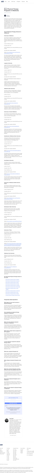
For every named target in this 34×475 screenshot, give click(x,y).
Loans (9, 1)
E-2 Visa (8, 451)
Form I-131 (14, 451)
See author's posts (13, 435)
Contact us (1, 451)
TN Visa (8, 460)
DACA (7, 450)
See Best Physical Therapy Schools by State (13, 295)
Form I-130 (14, 449)
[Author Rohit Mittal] (7, 422)
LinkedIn (21, 451)
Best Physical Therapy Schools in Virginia (12, 293)
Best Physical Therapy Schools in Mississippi (13, 286)
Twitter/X (21, 450)
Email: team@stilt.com (30, 453)
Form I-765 (14, 460)
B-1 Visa (8, 449)
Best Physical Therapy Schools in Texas (12, 292)
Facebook (21, 449)
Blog (27, 1)
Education (23, 1)
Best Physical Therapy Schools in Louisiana (12, 285)
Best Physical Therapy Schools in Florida (12, 282)
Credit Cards (13, 1)
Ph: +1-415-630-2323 (30, 455)
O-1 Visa (8, 459)
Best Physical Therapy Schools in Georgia (12, 283)
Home (5, 1)
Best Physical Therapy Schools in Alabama (12, 279)
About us (1, 450)
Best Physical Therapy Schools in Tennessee (13, 290)
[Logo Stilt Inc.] (2, 1)
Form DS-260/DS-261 (16, 459)
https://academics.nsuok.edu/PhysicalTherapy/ (14, 221)
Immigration (18, 1)
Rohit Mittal (11, 418)
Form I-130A (15, 450)
